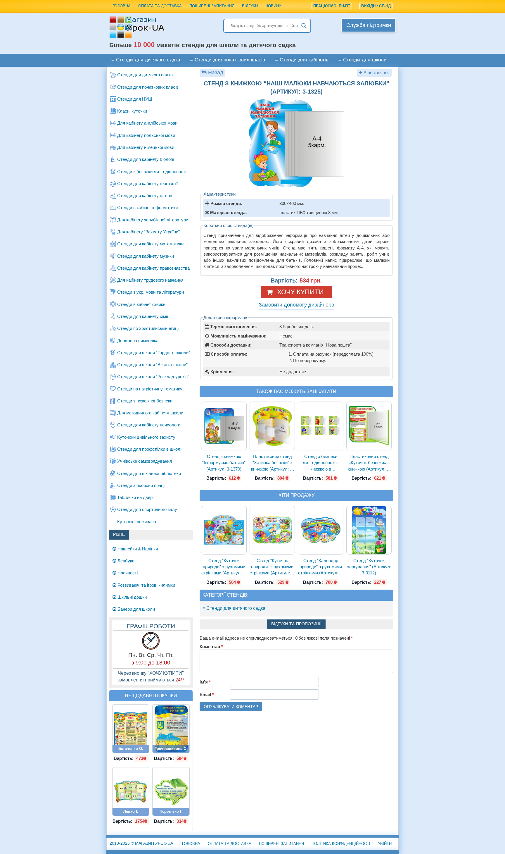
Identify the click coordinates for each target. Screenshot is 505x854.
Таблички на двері (135, 497)
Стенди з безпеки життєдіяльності (151, 171)
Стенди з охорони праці (141, 485)
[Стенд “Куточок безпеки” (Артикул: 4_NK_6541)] (131, 728)
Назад (215, 72)
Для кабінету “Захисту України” (148, 231)
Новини (273, 6)
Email (207, 694)
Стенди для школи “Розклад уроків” (153, 376)
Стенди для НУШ (134, 99)
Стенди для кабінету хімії (142, 316)
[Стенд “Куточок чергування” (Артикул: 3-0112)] (369, 530)
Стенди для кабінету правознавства (153, 268)
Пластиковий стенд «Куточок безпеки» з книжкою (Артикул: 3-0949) (369, 463)
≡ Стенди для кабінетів (301, 60)
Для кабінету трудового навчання (150, 280)
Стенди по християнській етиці (148, 328)
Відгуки (250, 6)
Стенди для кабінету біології (145, 159)
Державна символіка (137, 340)
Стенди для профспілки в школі (149, 449)
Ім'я (205, 681)
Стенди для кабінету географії (147, 183)
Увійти (385, 843)
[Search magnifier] (304, 26)
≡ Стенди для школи (362, 60)
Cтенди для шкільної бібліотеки (149, 473)
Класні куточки (132, 111)
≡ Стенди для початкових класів (227, 60)
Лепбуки (125, 560)
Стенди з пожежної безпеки (144, 400)
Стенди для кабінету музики (145, 256)
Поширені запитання (211, 6)
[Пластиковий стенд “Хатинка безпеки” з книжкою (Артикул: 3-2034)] (272, 426)
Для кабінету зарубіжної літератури (152, 219)
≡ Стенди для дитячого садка (145, 60)
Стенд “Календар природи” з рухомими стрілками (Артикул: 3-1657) (320, 567)
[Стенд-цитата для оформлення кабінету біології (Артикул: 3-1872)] (171, 791)
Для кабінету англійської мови (147, 122)
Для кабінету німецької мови (145, 147)
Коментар (211, 646)
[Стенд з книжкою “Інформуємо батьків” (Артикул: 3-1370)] (224, 426)
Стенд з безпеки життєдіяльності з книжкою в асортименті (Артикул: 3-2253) (320, 463)
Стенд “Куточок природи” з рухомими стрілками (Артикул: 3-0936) (272, 567)
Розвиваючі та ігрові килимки (145, 585)
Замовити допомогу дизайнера (296, 305)
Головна (122, 6)
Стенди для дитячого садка (145, 74)
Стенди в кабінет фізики (141, 304)
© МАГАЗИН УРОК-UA (141, 843)
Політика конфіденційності (341, 843)
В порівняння (376, 72)
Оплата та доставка (160, 6)
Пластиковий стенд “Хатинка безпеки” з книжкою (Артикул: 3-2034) (272, 463)
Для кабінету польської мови (146, 135)
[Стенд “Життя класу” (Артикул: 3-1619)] (131, 792)
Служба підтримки (368, 25)
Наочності (127, 572)
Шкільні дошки (131, 597)
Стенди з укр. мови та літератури (150, 292)
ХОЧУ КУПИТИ (300, 292)
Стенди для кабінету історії (144, 195)
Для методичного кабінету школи (150, 412)
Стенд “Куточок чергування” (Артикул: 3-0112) (369, 567)
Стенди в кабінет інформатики (147, 207)
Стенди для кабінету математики (150, 243)
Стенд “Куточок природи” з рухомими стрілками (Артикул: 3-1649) (223, 567)
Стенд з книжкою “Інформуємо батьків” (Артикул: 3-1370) (223, 462)
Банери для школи (135, 609)
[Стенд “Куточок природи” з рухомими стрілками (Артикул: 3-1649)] (224, 530)
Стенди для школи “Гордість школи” (153, 352)
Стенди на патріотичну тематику (149, 388)
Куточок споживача (136, 521)
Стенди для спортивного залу (147, 509)
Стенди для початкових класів (148, 87)
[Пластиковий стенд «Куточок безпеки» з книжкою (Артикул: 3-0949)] (369, 426)
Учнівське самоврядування (144, 461)
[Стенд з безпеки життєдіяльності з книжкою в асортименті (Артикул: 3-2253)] (321, 426)
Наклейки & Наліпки (137, 548)
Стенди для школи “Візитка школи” (152, 364)
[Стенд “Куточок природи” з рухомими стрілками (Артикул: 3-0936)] (272, 530)
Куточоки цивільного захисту (146, 437)
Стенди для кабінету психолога (148, 424)
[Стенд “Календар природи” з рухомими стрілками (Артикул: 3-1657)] (321, 530)
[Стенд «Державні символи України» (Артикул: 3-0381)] (171, 728)
